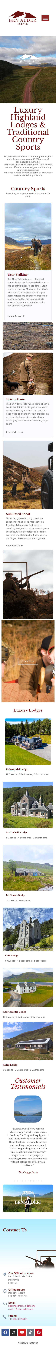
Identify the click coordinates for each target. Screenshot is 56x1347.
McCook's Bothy (15, 895)
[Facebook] (5, 1332)
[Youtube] (22, 1332)
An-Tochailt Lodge (16, 832)
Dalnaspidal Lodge (17, 769)
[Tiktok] (30, 1332)
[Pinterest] (38, 1332)
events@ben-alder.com (20, 1309)
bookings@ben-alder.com (21, 1306)
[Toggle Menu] (45, 18)
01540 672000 (20, 1319)
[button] (5, 661)
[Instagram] (13, 1332)
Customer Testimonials (28, 1083)
